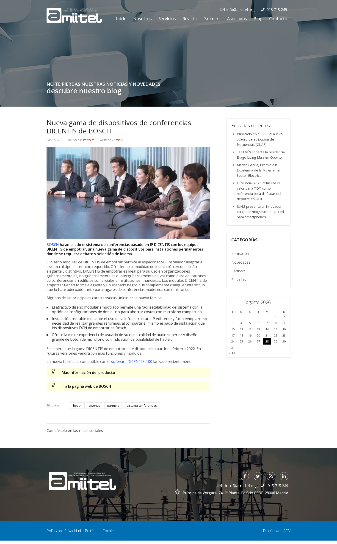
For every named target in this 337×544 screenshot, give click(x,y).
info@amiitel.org (240, 9)
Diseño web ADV (276, 530)
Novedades (240, 262)
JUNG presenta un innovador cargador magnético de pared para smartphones (260, 211)
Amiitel (118, 140)
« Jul (232, 353)
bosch (77, 405)
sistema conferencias (142, 405)
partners (113, 405)
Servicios (167, 18)
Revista (189, 18)
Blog (258, 18)
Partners (212, 18)
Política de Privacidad (64, 530)
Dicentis (94, 405)
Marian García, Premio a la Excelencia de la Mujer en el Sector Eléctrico (258, 170)
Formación (240, 253)
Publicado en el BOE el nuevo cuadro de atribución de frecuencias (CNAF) (260, 139)
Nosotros (142, 18)
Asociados (237, 18)
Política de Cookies (100, 530)
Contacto (278, 18)
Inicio (121, 18)
